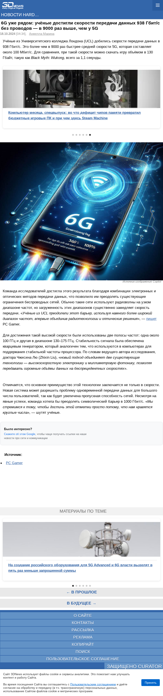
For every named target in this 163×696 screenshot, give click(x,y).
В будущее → (81, 603)
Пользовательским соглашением (93, 684)
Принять (150, 682)
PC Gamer (14, 463)
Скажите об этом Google (19, 434)
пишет (151, 319)
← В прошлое (81, 592)
